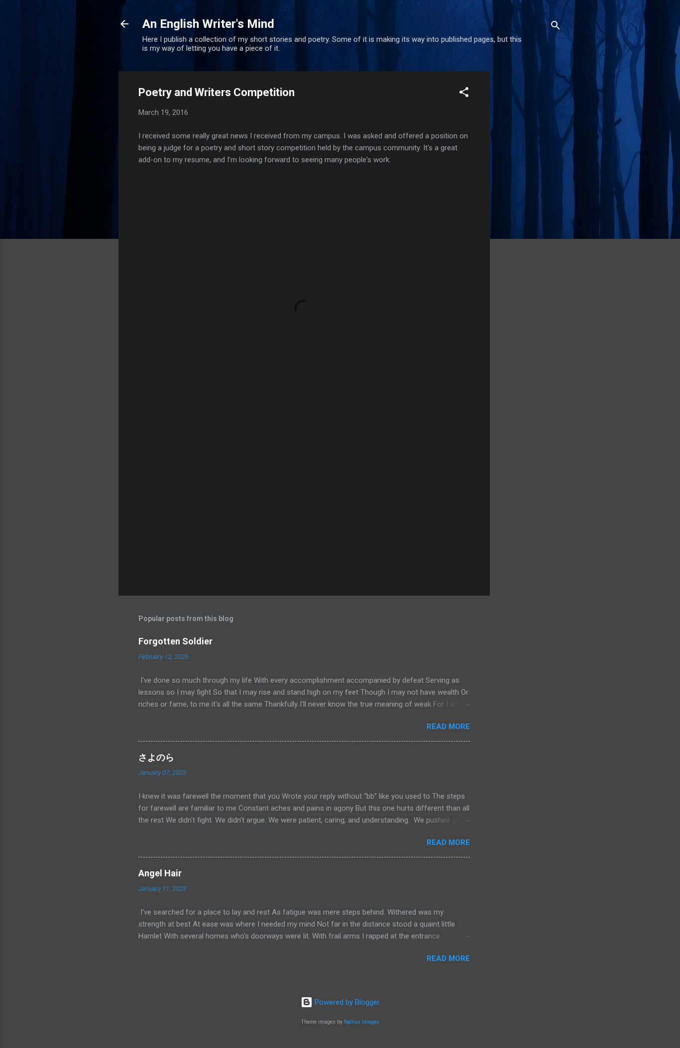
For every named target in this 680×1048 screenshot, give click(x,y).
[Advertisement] (530, 220)
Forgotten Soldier (175, 641)
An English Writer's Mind (208, 24)
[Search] (556, 27)
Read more (448, 726)
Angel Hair (160, 873)
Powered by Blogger (346, 1002)
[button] (464, 94)
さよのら (156, 757)
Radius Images (361, 1022)
